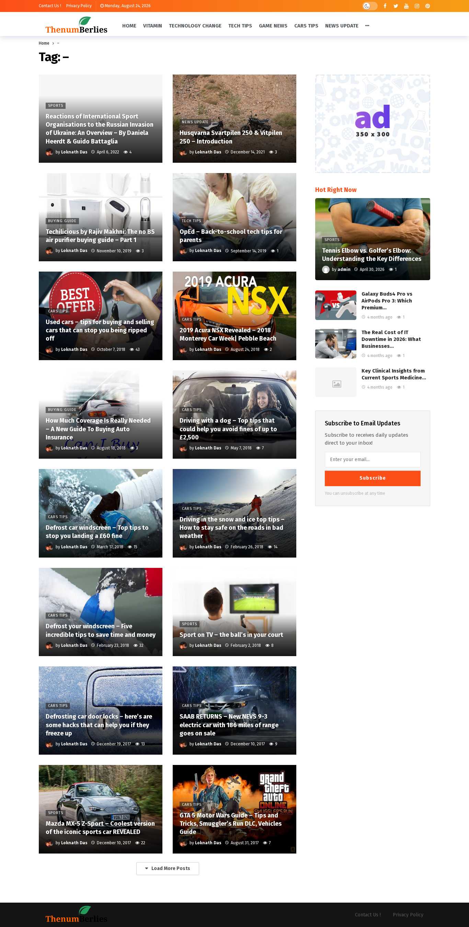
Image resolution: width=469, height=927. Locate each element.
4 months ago (379, 317)
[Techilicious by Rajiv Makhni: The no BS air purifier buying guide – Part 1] (100, 217)
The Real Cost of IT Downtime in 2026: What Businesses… (391, 339)
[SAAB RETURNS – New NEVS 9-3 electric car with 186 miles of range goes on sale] (234, 710)
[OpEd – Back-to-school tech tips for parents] (234, 217)
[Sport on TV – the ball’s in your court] (234, 612)
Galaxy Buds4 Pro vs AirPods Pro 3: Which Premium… (387, 301)
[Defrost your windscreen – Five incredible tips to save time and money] (100, 612)
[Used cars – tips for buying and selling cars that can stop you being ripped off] (100, 316)
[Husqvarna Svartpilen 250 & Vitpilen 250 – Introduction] (234, 119)
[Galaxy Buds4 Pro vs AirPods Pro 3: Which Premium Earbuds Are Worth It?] (335, 305)
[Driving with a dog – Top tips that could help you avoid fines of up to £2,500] (234, 414)
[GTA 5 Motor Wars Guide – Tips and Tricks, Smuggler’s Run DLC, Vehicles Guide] (234, 809)
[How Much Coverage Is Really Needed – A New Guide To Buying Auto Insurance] (100, 414)
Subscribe (372, 478)
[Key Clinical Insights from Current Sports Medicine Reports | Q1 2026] (335, 382)
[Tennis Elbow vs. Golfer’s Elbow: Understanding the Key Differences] (372, 239)
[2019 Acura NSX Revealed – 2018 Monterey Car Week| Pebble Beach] (234, 316)
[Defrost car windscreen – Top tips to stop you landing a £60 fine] (100, 513)
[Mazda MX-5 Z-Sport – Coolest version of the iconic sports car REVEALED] (100, 809)
